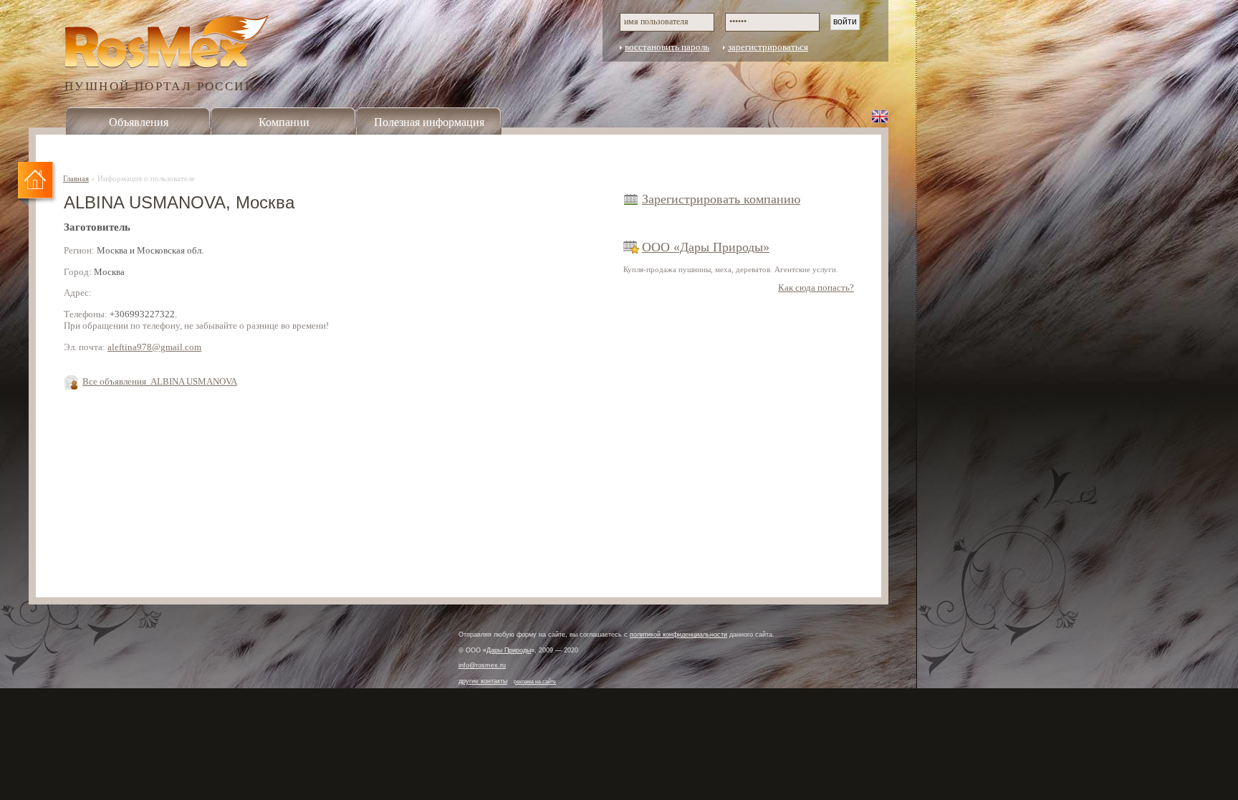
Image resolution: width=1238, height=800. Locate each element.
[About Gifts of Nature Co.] (879, 116)
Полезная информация (429, 122)
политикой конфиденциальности (678, 634)
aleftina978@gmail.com (154, 347)
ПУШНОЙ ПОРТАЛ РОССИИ (159, 85)
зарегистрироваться (768, 47)
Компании (284, 122)
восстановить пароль (667, 47)
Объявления (138, 122)
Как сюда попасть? (816, 288)
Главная (76, 178)
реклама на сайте (535, 681)
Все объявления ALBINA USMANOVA (159, 382)
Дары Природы (508, 650)
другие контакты (483, 681)
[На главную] (37, 185)
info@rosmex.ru (482, 665)
